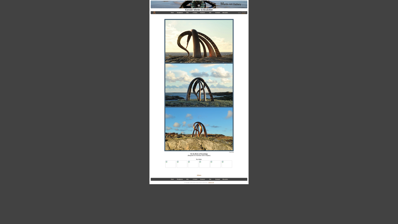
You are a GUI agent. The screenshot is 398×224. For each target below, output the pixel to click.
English (243, 13)
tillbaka (199, 175)
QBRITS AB (211, 182)
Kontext (202, 12)
